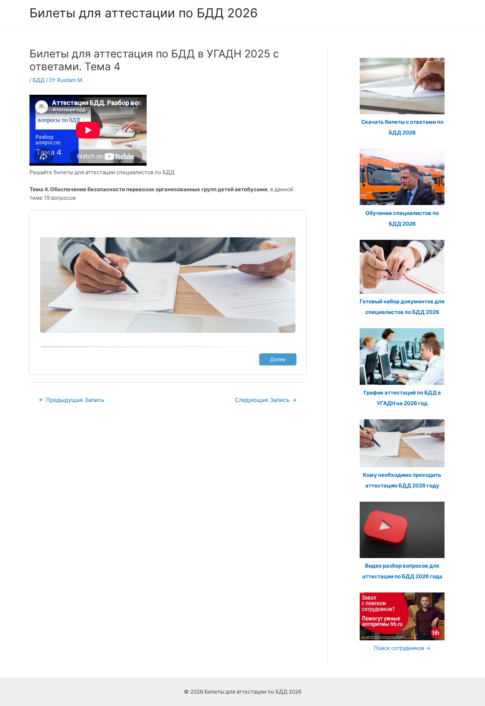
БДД (38, 80)
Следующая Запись (266, 400)
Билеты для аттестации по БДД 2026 (143, 12)
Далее (277, 359)
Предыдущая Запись (71, 400)
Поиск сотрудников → (402, 648)
